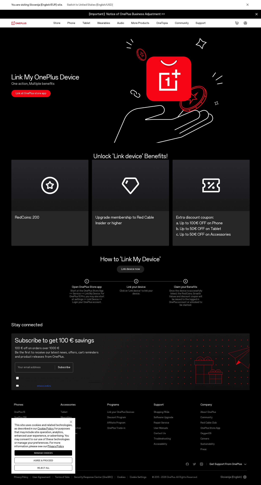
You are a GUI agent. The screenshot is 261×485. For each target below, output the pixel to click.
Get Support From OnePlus (226, 464)
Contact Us (160, 433)
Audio (120, 23)
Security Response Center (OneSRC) (93, 477)
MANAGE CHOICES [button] (43, 452)
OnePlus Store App (210, 428)
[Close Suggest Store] (247, 5)
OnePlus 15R (20, 417)
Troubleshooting (162, 438)
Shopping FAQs (161, 412)
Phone (71, 23)
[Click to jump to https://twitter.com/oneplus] (193, 464)
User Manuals (161, 428)
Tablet (86, 23)
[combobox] (44, 367)
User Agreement (41, 477)
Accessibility (160, 444)
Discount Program (116, 417)
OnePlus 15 (19, 412)
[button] (237, 23)
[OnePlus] (18, 23)
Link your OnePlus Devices (120, 412)
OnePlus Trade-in (116, 428)
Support (201, 23)
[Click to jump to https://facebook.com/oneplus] (185, 464)
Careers (204, 438)
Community (182, 23)
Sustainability (207, 444)
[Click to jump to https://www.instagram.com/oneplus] (200, 464)
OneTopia (162, 23)
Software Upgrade (163, 417)
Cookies (121, 477)
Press (203, 449)
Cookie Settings (138, 477)
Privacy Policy (21, 477)
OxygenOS (205, 433)
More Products (140, 23)
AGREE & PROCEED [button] (43, 460)
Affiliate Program (116, 423)
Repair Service (161, 423)
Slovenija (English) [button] (231, 477)
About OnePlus (208, 412)
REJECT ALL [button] (43, 467)
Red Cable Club (208, 423)
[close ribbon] (256, 14)
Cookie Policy (45, 428)
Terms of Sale (62, 477)
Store (56, 23)
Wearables (103, 23)
